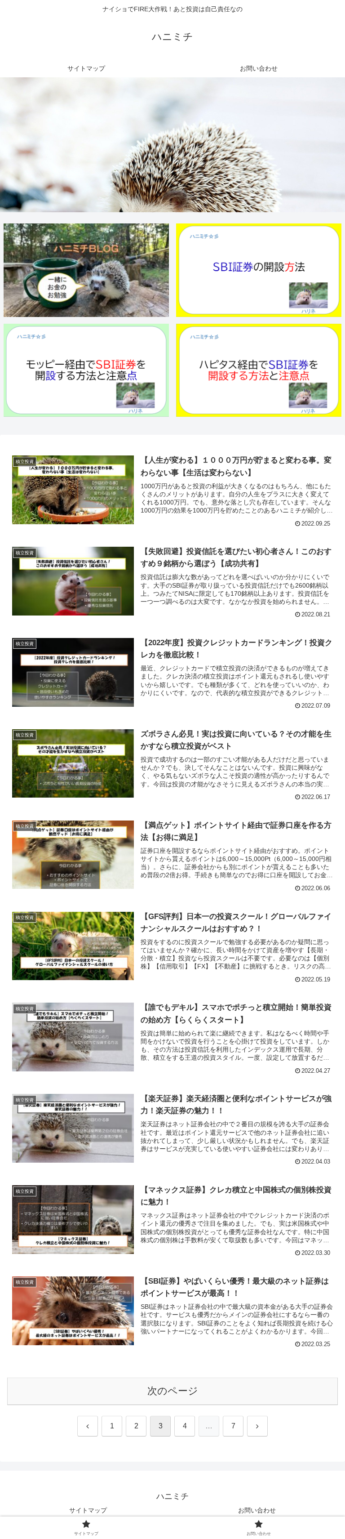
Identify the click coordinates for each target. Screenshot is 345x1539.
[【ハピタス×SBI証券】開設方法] (259, 370)
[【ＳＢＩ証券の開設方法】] (259, 270)
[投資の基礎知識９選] (86, 270)
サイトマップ (88, 1510)
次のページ (172, 1390)
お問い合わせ (257, 1510)
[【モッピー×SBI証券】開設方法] (86, 370)
